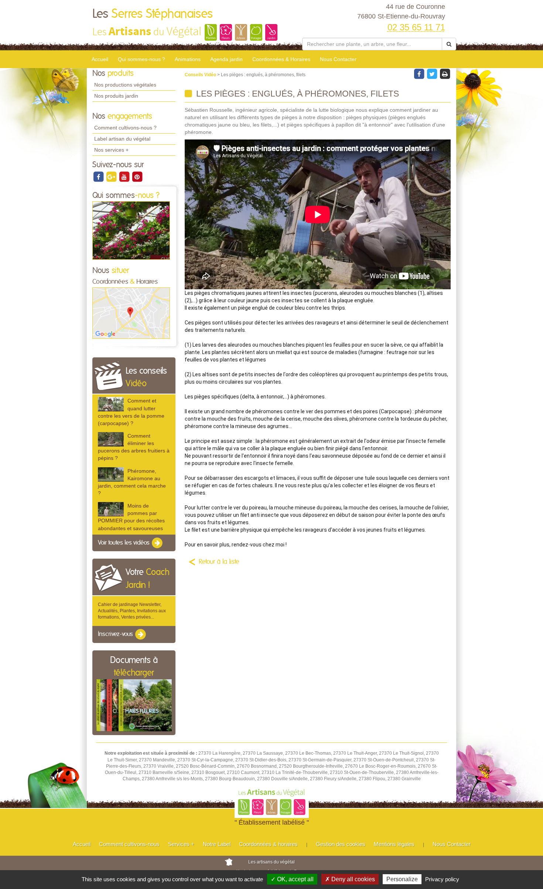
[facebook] (98, 176)
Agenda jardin (226, 59)
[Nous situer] (131, 313)
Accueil (100, 59)
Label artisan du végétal (122, 139)
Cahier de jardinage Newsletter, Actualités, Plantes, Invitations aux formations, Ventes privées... (132, 611)
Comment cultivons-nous (129, 844)
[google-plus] (111, 176)
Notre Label (216, 844)
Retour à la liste (219, 562)
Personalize (402, 879)
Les (152, 14)
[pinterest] (137, 176)
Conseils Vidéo (201, 74)
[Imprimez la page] (445, 73)
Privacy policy (442, 879)
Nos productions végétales (125, 85)
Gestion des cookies (340, 844)
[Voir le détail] (111, 404)
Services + (181, 844)
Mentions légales (394, 844)
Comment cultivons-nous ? (125, 128)
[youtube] (124, 176)
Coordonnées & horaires (268, 844)
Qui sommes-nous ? (141, 59)
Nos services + (111, 150)
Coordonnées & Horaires (281, 59)
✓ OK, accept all (292, 879)
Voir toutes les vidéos (124, 543)
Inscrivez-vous (116, 634)
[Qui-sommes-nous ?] (131, 230)
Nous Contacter (338, 59)
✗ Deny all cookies (350, 879)
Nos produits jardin (116, 96)
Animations (188, 59)
